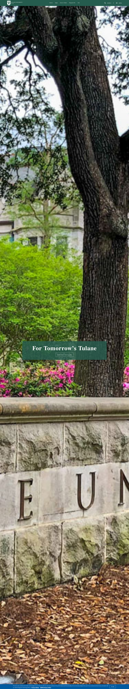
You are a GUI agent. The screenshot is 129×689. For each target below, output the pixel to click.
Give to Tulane (63, 3)
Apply (56, 3)
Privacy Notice (35, 687)
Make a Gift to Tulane (64, 355)
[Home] (15, 3)
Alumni (51, 3)
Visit (79, 3)
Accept (112, 686)
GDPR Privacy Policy (45, 687)
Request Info (72, 3)
